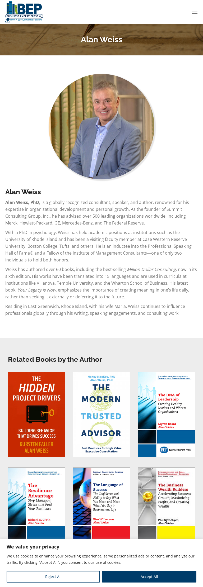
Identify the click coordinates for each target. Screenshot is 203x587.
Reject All (53, 576)
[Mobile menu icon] (194, 12)
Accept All (149, 576)
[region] (101, 563)
